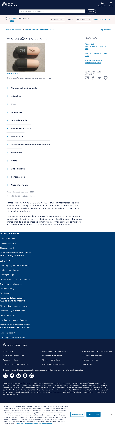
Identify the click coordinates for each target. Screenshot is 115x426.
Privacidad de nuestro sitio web (15, 364)
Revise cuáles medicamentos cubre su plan (95, 46)
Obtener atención (7, 239)
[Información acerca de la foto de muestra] (52, 78)
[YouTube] (18, 375)
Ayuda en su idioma (10, 360)
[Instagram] (31, 375)
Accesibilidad (8, 351)
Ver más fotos (13, 73)
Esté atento (13, 18)
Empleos (4, 293)
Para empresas (6, 333)
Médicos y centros (8, 243)
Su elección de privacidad (52, 356)
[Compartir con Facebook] (93, 77)
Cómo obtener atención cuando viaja (16, 253)
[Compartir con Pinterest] (105, 77)
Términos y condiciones (51, 360)
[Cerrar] (111, 414)
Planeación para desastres (92, 356)
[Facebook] (11, 375)
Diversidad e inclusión (9, 284)
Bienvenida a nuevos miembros (14, 306)
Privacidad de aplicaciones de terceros (97, 351)
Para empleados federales (11, 337)
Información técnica (90, 360)
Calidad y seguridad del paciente (14, 265)
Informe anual (6, 289)
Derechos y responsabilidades (53, 364)
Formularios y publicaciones (12, 311)
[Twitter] (5, 375)
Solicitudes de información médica (15, 325)
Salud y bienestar (13, 30)
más (12, 21)
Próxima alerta (82, 19)
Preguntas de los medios (11, 298)
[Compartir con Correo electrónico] (87, 77)
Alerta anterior (59, 19)
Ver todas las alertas (102, 19)
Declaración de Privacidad (42, 424)
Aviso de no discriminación (13, 356)
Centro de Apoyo (7, 315)
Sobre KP (4, 261)
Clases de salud (7, 248)
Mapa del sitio (87, 364)
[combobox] (52, 11)
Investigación (6, 275)
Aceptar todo (93, 414)
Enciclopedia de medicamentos (39, 30)
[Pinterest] (24, 375)
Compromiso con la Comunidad (14, 279)
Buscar (91, 11)
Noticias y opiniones (9, 270)
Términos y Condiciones (24, 424)
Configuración (77, 414)
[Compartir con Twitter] (99, 77)
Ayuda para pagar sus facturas (13, 320)
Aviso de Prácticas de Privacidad (54, 351)
